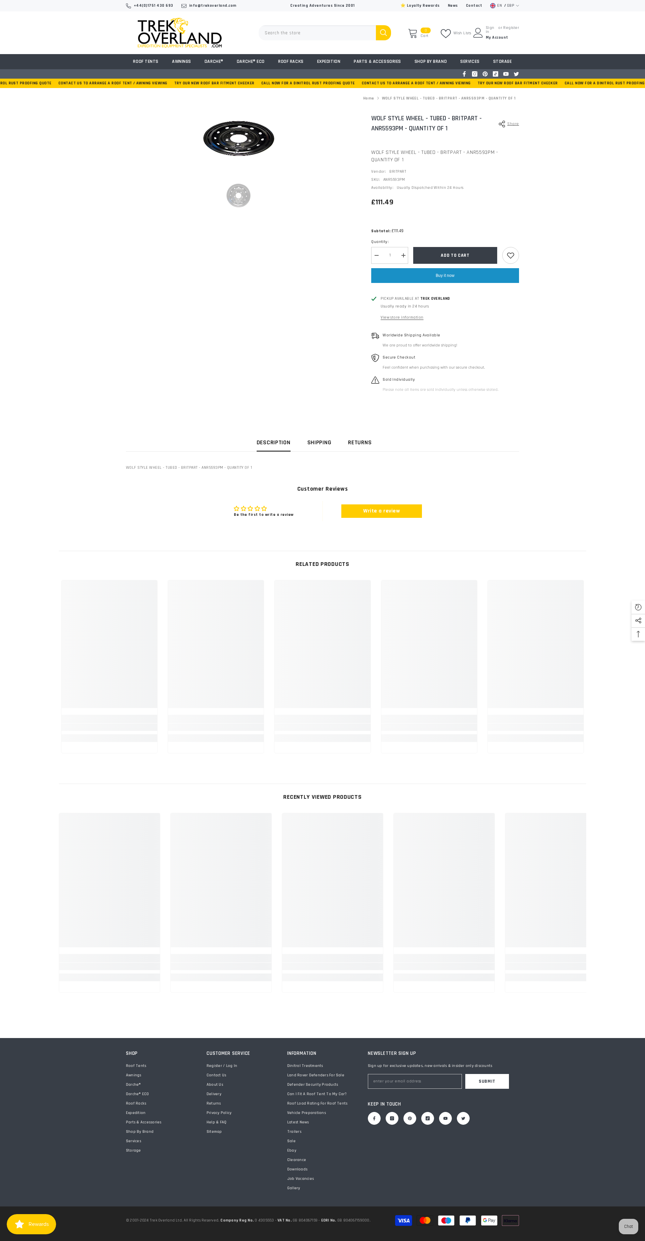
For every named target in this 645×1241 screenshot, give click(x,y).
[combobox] (317, 32)
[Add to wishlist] (510, 255)
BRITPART (397, 171)
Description (274, 442)
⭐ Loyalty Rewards (420, 5)
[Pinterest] (485, 74)
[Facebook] (464, 74)
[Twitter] (516, 74)
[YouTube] (506, 74)
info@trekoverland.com (212, 5)
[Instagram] (474, 74)
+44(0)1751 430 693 (153, 5)
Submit (487, 1081)
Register (511, 28)
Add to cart (455, 255)
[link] (109, 727)
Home (368, 98)
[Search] (325, 32)
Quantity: (380, 241)
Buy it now (445, 275)
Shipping (319, 442)
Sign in (490, 30)
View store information (402, 317)
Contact (474, 5)
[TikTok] (495, 74)
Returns (360, 442)
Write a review (381, 510)
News (453, 5)
